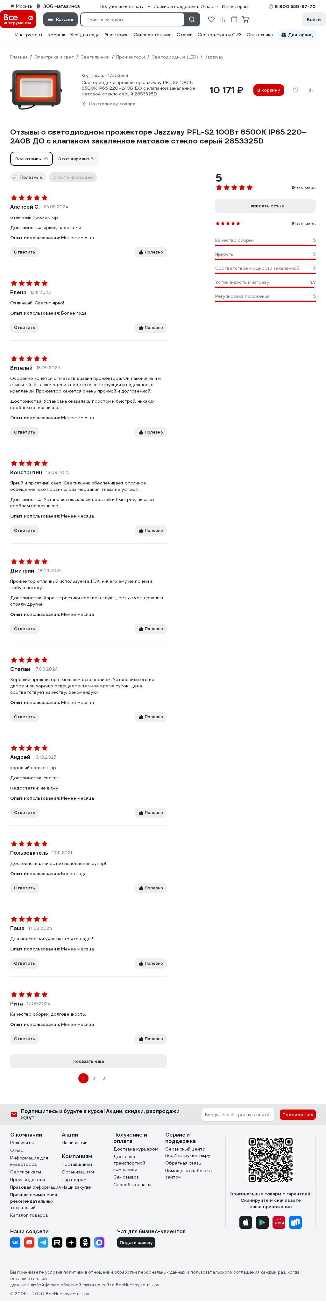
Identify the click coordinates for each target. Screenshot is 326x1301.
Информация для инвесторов (29, 1161)
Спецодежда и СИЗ (220, 35)
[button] (31, 159)
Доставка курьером (135, 1149)
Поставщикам (77, 1164)
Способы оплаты (132, 1184)
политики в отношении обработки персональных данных (124, 1272)
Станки (185, 35)
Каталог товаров (29, 1215)
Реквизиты (22, 1142)
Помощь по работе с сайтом (188, 1174)
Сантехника (260, 35)
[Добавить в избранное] (295, 90)
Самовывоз (126, 1177)
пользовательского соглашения (224, 1272)
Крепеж (56, 35)
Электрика (117, 35)
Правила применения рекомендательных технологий (33, 1201)
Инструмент (29, 35)
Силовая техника (153, 35)
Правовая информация (35, 1187)
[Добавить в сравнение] (311, 90)
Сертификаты (25, 1172)
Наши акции (75, 1142)
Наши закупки (77, 1187)
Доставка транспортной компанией (129, 1163)
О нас (16, 1150)
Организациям (78, 1172)
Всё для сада (85, 35)
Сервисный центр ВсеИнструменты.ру (187, 1152)
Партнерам (74, 1179)
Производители (27, 1179)
